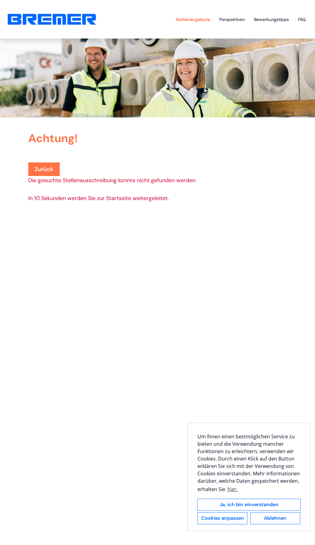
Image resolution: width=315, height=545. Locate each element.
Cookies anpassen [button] (222, 518)
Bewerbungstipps (271, 19)
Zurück (44, 169)
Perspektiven (232, 19)
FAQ (302, 19)
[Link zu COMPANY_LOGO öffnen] (52, 19)
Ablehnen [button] (275, 518)
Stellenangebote (193, 19)
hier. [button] (232, 489)
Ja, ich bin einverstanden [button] (249, 504)
